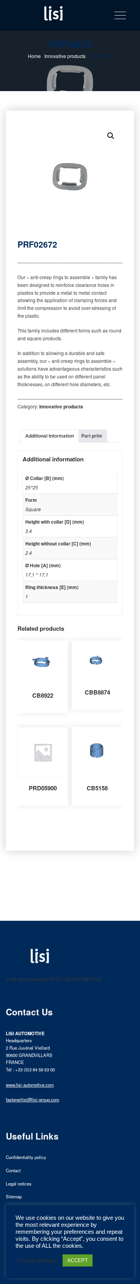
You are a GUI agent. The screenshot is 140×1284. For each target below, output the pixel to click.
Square (33, 509)
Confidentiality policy (26, 1157)
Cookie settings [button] (37, 1261)
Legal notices (19, 1183)
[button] (111, 136)
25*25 (31, 487)
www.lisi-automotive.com (30, 1085)
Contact (13, 1170)
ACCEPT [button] (77, 1260)
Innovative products (65, 56)
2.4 (28, 552)
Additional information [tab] (49, 435)
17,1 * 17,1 (36, 574)
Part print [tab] (91, 435)
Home (34, 56)
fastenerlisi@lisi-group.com (32, 1099)
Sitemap (14, 1196)
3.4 (28, 531)
